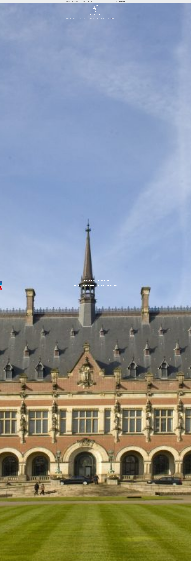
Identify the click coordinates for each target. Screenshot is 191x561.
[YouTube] (94, 1)
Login (116, 1)
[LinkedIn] (90, 1)
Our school (68, 18)
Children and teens (82, 18)
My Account (122, 1)
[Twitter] (91, 1)
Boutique (107, 18)
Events (102, 18)
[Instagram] (93, 1)
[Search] (117, 18)
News (98, 18)
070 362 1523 (82, 1)
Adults (74, 18)
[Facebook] (88, 1)
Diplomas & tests (91, 18)
